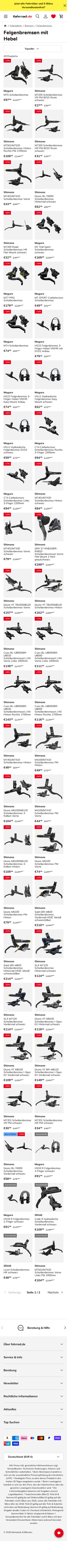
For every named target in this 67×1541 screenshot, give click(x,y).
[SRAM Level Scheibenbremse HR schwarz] (18, 1248)
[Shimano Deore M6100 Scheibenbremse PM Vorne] (49, 839)
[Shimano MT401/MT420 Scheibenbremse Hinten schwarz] (49, 476)
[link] (14, 1292)
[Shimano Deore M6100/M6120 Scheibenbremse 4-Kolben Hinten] (18, 839)
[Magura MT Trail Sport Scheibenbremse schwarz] (49, 225)
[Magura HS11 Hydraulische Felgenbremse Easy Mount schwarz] (49, 374)
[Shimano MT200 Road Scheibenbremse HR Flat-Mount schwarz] (18, 225)
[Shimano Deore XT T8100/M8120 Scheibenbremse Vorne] (18, 583)
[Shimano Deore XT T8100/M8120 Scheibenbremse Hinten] (49, 583)
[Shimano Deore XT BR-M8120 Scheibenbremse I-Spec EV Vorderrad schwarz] (49, 1048)
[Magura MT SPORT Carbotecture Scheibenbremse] (49, 276)
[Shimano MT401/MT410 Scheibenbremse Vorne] (18, 174)
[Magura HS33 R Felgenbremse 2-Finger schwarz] (18, 1197)
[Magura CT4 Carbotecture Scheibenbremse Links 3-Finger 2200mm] (18, 476)
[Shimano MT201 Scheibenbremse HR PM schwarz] (49, 1098)
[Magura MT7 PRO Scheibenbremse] (18, 276)
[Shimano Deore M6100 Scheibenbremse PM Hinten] (18, 890)
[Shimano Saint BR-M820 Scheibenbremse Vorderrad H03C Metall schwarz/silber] (49, 890)
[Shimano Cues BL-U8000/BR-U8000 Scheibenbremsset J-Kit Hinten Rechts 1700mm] (49, 684)
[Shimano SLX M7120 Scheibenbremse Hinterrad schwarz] (49, 943)
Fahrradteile (16, 25)
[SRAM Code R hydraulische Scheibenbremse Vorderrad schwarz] (49, 1197)
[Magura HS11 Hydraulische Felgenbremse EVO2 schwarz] (18, 425)
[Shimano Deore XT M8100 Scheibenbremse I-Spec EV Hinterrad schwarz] (49, 997)
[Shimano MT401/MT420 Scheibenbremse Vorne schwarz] (18, 527)
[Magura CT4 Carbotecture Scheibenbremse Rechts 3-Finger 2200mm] (49, 425)
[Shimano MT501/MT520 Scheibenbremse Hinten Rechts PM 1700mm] (18, 124)
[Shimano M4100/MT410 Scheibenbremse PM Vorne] (49, 789)
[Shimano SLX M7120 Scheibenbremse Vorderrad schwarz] (18, 997)
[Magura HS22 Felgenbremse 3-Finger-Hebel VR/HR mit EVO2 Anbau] (49, 324)
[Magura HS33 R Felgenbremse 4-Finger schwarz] (49, 1146)
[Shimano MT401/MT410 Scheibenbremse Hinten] (18, 738)
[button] (53, 16)
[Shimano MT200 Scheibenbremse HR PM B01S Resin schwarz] (49, 124)
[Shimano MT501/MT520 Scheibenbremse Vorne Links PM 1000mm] (49, 1248)
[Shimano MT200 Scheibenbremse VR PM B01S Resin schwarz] (49, 73)
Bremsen (29, 25)
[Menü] (6, 16)
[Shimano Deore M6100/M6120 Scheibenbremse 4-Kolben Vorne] (18, 789)
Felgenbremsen (44, 25)
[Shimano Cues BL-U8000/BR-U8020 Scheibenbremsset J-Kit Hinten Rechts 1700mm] (18, 684)
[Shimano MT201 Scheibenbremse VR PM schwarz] (18, 1098)
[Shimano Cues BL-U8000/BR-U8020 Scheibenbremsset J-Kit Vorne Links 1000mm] (18, 631)
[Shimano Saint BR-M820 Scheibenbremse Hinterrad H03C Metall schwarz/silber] (18, 943)
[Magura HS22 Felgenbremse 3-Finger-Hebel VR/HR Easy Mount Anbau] (18, 374)
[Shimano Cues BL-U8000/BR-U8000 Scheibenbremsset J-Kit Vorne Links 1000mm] (49, 631)
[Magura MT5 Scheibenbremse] (18, 73)
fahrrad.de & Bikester (21, 1532)
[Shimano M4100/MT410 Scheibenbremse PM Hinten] (49, 738)
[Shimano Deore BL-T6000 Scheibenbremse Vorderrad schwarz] (18, 1146)
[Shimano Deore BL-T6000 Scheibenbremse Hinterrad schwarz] (49, 174)
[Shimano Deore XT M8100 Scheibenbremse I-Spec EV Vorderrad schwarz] (18, 1048)
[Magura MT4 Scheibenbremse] (18, 324)
